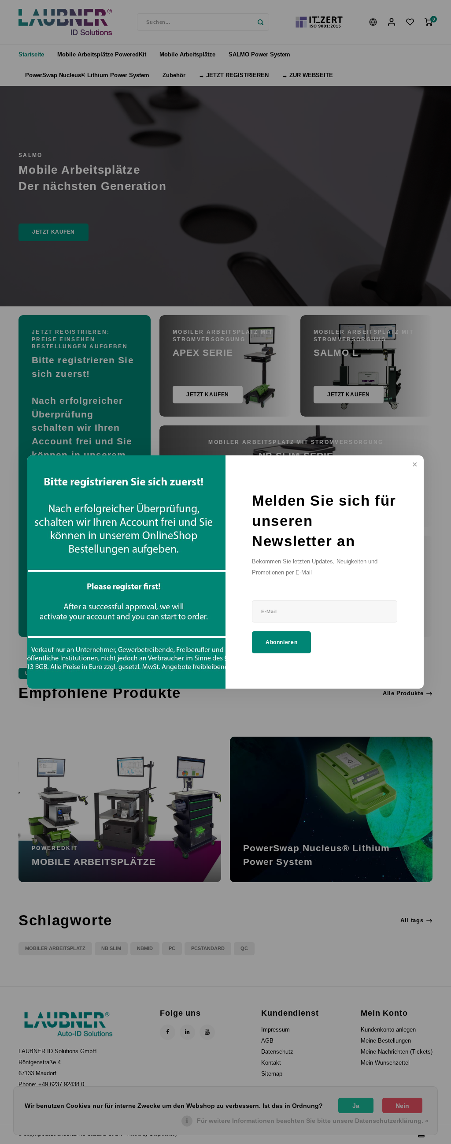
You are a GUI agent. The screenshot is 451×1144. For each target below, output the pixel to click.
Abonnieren (281, 642)
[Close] (414, 465)
